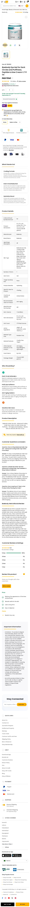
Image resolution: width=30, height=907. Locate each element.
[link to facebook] (15, 45)
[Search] (27, 5)
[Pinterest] (16, 898)
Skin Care (24, 9)
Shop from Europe (8, 884)
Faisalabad (5, 828)
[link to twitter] (19, 45)
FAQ (3, 765)
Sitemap (4, 731)
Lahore (4, 825)
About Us (4, 720)
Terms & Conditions (8, 892)
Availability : (5, 84)
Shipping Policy (6, 739)
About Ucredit (6, 768)
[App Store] (7, 856)
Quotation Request (7, 725)
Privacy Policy (19, 892)
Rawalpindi (5, 833)
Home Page (5, 9)
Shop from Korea (7, 882)
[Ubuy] (6, 1)
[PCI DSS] (6, 869)
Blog (3, 773)
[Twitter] (13, 898)
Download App (6, 754)
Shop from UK (17, 877)
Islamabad (5, 830)
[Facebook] (3, 898)
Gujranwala (5, 841)
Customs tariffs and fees (9, 736)
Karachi (4, 822)
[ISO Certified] (17, 869)
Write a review (6, 586)
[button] (17, 2)
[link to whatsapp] (10, 45)
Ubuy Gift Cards (6, 771)
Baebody (4, 12)
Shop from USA (7, 877)
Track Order (5, 733)
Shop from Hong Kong (20, 880)
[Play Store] (17, 856)
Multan (4, 838)
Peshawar (5, 836)
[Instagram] (6, 898)
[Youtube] (10, 898)
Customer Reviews (7, 760)
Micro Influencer (6, 742)
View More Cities (7, 844)
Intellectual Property (8, 728)
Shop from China (19, 882)
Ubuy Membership (7, 744)
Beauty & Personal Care (15, 9)
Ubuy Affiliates (6, 776)
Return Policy (6, 762)
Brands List (5, 757)
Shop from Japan (7, 880)
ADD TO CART (7, 904)
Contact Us (5, 723)
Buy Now (11, 150)
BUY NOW (22, 904)
